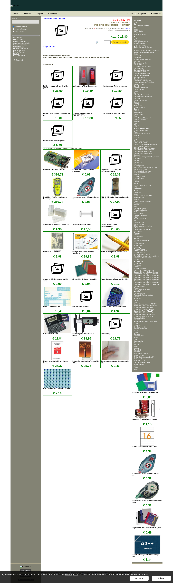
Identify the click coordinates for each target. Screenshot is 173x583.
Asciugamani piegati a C (142, 42)
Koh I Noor (137, 189)
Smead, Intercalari (140, 329)
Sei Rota (137, 320)
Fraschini (137, 137)
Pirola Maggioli (139, 244)
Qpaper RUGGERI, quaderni (144, 270)
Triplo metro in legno (141, 353)
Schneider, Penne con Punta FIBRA (146, 306)
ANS (135, 38)
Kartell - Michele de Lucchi (143, 185)
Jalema (136, 182)
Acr (135, 36)
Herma (136, 164)
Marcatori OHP (139, 198)
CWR (136, 91)
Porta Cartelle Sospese (142, 254)
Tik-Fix (136, 345)
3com (136, 22)
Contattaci (52, 14)
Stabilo (136, 332)
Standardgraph (139, 336)
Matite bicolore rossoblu (142, 201)
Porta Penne (138, 261)
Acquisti (39, 14)
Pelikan (136, 235)
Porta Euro (137, 260)
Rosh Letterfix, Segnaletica (143, 295)
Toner (136, 346)
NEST (136, 217)
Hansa (136, 160)
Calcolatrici (138, 65)
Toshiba (137, 348)
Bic (135, 49)
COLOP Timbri (139, 84)
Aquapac (137, 40)
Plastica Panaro (139, 249)
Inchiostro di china (140, 169)
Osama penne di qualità (142, 229)
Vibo (135, 366)
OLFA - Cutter (138, 31)
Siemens (137, 325)
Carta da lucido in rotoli (142, 74)
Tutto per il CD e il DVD (142, 361)
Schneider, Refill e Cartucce (144, 316)
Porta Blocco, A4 (140, 252)
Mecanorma (138, 203)
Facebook (19, 60)
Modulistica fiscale (140, 210)
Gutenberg (137, 159)
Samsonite (137, 299)
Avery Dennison (139, 43)
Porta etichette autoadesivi (143, 258)
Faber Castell (138, 114)
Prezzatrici (137, 265)
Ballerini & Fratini (140, 45)
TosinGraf (137, 350)
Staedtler (137, 334)
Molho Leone (138, 212)
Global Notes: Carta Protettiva (144, 150)
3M (135, 27)
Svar (135, 339)
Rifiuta (161, 578)
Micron (136, 205)
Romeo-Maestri (139, 293)
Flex (135, 127)
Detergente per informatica (143, 97)
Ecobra (136, 102)
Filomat (136, 125)
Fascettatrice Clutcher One (143, 118)
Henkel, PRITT (139, 162)
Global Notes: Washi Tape (143, 153)
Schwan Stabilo (139, 318)
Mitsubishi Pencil (140, 208)
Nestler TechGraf (140, 219)
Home (15, 14)
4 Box (136, 29)
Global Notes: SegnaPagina (144, 151)
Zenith (136, 369)
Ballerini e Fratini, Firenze (143, 47)
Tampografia (138, 341)
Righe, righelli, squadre (142, 290)
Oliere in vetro (139, 224)
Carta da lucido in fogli (142, 70)
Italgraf (136, 180)
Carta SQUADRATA (141, 72)
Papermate (138, 231)
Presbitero (137, 263)
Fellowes (137, 121)
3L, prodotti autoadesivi (142, 26)
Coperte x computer (141, 88)
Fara (135, 116)
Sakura (136, 297)
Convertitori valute (140, 63)
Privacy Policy (25, 571)
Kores (136, 190)
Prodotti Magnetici (140, 268)
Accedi (130, 14)
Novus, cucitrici (139, 222)
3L (135, 24)
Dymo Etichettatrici (140, 100)
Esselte (136, 111)
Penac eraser (138, 237)
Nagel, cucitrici (139, 213)
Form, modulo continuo (142, 134)
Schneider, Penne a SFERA (143, 313)
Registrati (142, 14)
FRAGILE (137, 136)
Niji (135, 221)
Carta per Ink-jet (139, 77)
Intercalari (137, 175)
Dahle (136, 93)
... (85, 86)
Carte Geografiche (140, 79)
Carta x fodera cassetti (141, 75)
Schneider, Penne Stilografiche (144, 314)
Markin (136, 199)
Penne (136, 238)
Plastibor (137, 247)
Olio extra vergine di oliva (143, 226)
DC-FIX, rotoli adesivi (141, 95)
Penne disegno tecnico (142, 240)
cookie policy (71, 574)
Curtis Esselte (139, 89)
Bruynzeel (137, 58)
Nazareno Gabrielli (140, 215)
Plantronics (138, 245)
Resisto (136, 288)
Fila (135, 123)
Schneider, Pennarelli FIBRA (144, 309)
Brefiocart (137, 56)
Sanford (137, 300)
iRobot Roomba (139, 176)
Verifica (127, 29)
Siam (136, 323)
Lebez (136, 194)
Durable (137, 98)
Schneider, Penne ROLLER (143, 311)
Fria (135, 139)
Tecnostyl (137, 343)
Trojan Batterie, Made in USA (144, 357)
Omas (136, 228)
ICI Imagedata (139, 166)
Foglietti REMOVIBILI (141, 128)
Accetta (139, 578)
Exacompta (138, 113)
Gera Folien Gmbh (140, 143)
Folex (136, 132)
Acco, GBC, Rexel (140, 35)
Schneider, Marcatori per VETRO (145, 304)
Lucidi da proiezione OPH (143, 196)
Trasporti (137, 352)
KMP (135, 187)
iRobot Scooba (139, 178)
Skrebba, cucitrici (140, 327)
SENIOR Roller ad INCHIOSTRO (145, 322)
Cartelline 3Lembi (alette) (143, 81)
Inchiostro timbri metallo (142, 173)
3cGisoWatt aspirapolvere (143, 146)
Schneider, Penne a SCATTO (144, 307)
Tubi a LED (138, 359)
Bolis (136, 54)
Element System (139, 107)
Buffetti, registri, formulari (142, 59)
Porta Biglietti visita (140, 251)
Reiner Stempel (139, 286)
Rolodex (137, 291)
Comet (136, 86)
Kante (136, 183)
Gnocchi (137, 155)
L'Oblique (137, 192)
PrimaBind (137, 267)
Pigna (136, 33)
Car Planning (138, 68)
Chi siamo (27, 14)
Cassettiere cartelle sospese (144, 82)
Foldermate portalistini (141, 130)
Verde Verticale (139, 364)
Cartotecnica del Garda (142, 362)
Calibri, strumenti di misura (143, 66)
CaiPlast (137, 61)
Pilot (135, 242)
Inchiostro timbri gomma (142, 171)
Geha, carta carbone (141, 141)
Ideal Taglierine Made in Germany (145, 167)
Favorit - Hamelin (140, 120)
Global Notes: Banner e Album (144, 148)
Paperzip (137, 233)
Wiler (136, 368)
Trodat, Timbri (139, 355)
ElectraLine (138, 105)
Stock (136, 338)
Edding (136, 104)
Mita (135, 206)
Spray (136, 330)
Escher (136, 109)
